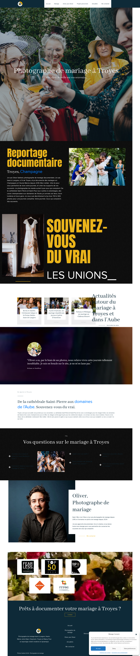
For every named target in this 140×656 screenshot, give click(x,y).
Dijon (27, 639)
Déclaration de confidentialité (119, 652)
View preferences (130, 648)
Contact (70, 615)
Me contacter (136, 329)
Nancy (46, 639)
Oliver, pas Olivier (68, 4)
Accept (98, 648)
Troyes (39, 639)
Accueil (48, 4)
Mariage (56, 4)
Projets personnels (82, 4)
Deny (114, 648)
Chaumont (33, 639)
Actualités (95, 4)
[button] (136, 634)
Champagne (31, 171)
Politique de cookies (105, 652)
